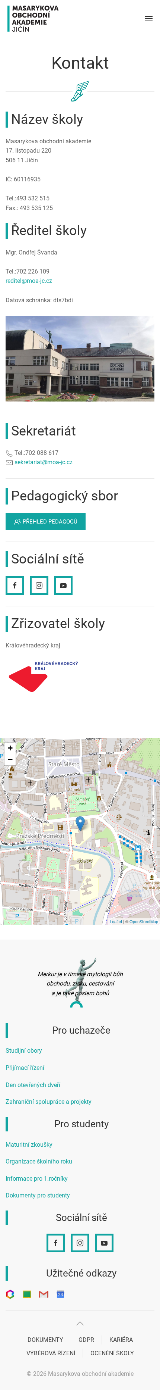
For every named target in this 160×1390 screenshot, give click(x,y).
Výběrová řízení (50, 1353)
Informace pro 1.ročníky (37, 1178)
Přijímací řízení (25, 1067)
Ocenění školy (112, 1353)
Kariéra (121, 1339)
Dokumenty (45, 1339)
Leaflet (116, 921)
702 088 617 (41, 452)
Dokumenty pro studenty (38, 1195)
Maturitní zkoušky (29, 1144)
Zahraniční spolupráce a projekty (49, 1101)
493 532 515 (32, 198)
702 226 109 (32, 271)
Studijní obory (24, 1050)
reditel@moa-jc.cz (29, 280)
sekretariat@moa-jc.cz (44, 462)
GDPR (86, 1339)
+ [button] (10, 748)
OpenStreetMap (143, 921)
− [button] (10, 759)
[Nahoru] (80, 1323)
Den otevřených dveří (33, 1084)
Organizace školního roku (39, 1161)
